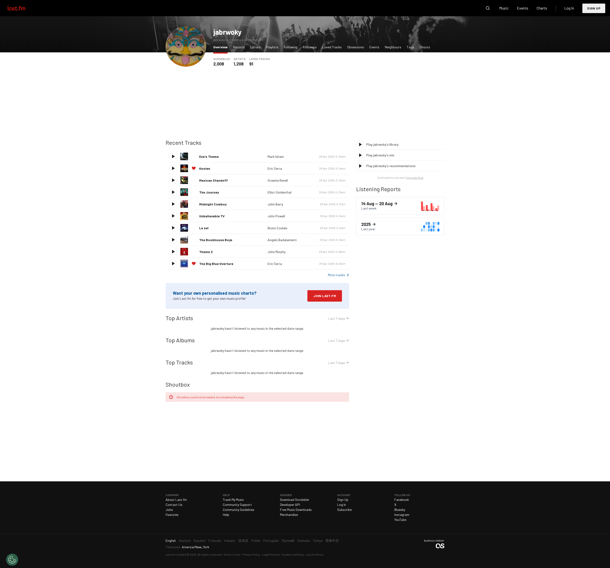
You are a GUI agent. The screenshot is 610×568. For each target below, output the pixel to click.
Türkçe (317, 540)
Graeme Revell (278, 180)
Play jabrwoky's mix (380, 155)
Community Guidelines (238, 510)
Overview (221, 47)
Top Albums (180, 340)
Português (271, 540)
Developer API (290, 505)
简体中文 (332, 540)
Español (199, 540)
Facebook (401, 500)
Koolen (204, 168)
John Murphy (276, 252)
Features (172, 515)
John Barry (275, 204)
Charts (542, 8)
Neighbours (393, 47)
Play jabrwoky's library (382, 144)
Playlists (272, 47)
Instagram (401, 515)
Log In (569, 8)
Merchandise (289, 515)
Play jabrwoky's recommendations (391, 166)
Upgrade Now (414, 177)
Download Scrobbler (294, 500)
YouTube (400, 520)
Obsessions (355, 47)
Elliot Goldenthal (279, 192)
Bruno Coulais (277, 228)
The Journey (209, 192)
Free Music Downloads (296, 510)
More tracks (336, 275)
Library (255, 47)
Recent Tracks (183, 142)
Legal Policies (271, 554)
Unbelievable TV (212, 216)
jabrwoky (227, 32)
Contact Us (174, 505)
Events (522, 8)
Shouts (425, 47)
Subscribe (344, 510)
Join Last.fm (324, 296)
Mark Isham (276, 156)
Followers (310, 47)
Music (503, 8)
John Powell (276, 216)
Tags (410, 47)
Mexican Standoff (213, 180)
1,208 (239, 63)
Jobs (169, 510)
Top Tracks (179, 362)
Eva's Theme (209, 156)
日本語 (243, 540)
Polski (255, 540)
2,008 (218, 63)
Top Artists (179, 317)
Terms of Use (232, 554)
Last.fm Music (315, 554)
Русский (288, 540)
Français (214, 540)
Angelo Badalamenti (282, 240)
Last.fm (22, 8)
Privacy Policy (251, 554)
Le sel (203, 228)
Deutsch (185, 540)
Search (488, 8)
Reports (239, 47)
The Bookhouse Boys (215, 240)
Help (226, 515)
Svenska (303, 540)
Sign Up (593, 8)
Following (290, 47)
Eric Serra (275, 168)
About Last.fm (176, 500)
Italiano (229, 540)
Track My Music (233, 500)
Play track (173, 156)
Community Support (237, 505)
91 (251, 63)
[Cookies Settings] (12, 560)
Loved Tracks (332, 47)
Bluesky (399, 510)
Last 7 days (336, 319)
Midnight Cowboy (213, 204)
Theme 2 (206, 252)
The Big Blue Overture (216, 264)
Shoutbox (178, 384)
